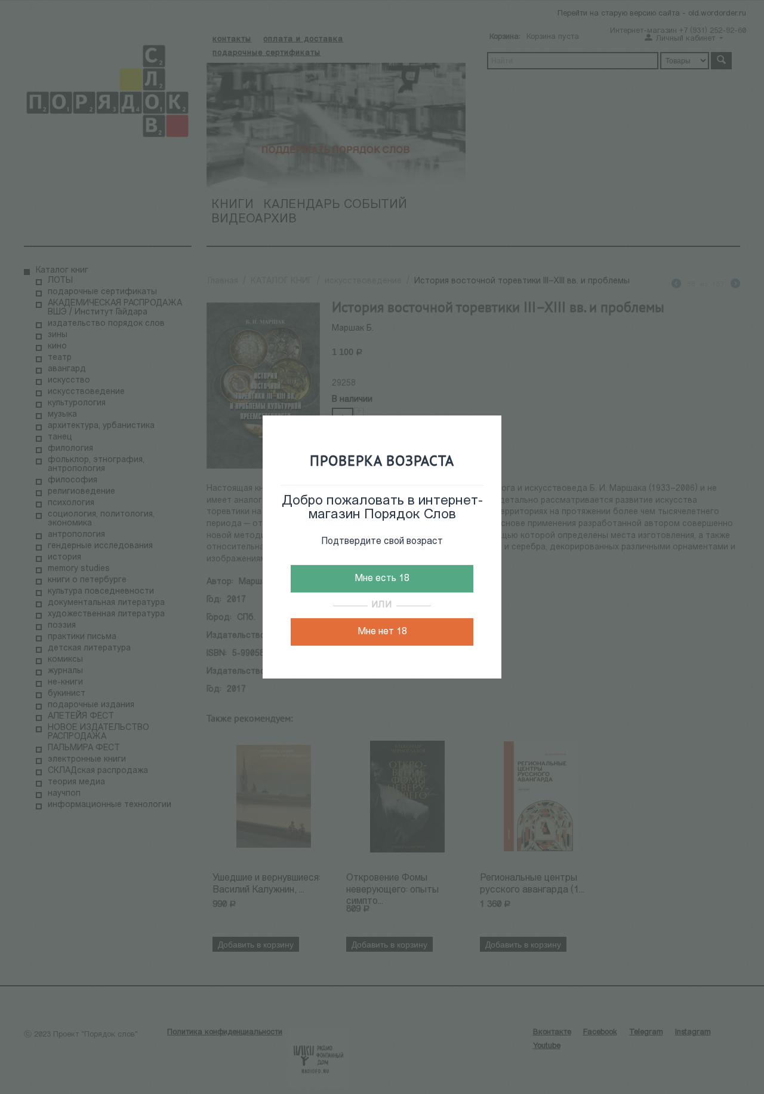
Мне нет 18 (382, 632)
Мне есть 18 (382, 578)
